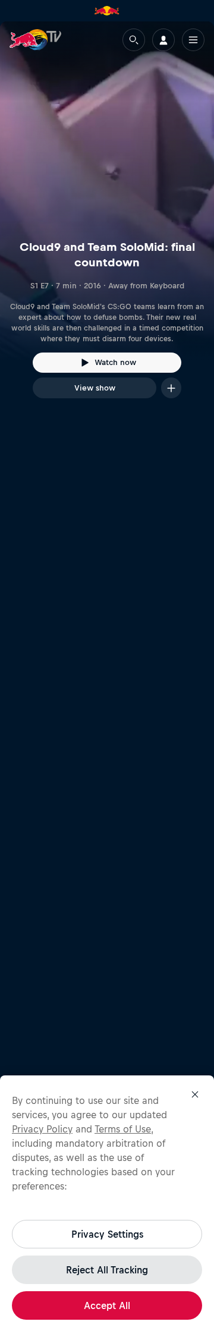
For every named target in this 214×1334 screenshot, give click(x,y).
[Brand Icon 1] (107, 10)
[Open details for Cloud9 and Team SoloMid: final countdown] (107, 220)
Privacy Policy (42, 1129)
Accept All (107, 1305)
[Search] (133, 40)
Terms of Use (123, 1129)
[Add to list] (171, 387)
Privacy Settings (107, 1234)
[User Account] (163, 40)
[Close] (195, 1094)
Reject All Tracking (107, 1269)
